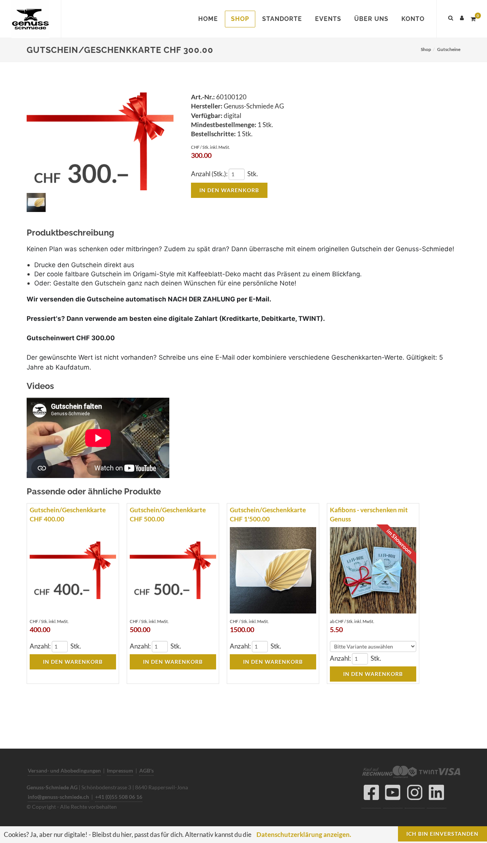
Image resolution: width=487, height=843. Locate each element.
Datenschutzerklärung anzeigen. (303, 834)
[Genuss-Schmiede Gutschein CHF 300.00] (100, 142)
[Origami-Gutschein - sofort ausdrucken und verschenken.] (37, 203)
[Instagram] (415, 794)
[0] (473, 18)
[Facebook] (371, 794)
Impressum (120, 770)
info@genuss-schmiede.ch (58, 797)
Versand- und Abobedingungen (64, 770)
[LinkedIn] (436, 794)
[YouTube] (393, 794)
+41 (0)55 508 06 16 (118, 797)
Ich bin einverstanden (442, 833)
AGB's (146, 770)
